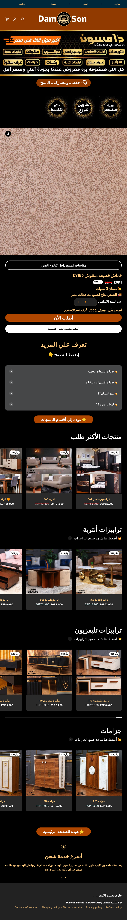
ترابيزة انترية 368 (49, 599)
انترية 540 (49, 499)
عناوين (39, 4)
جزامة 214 (49, 801)
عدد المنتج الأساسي (110, 301)
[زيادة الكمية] (79, 302)
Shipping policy (51, 907)
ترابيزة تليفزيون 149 (49, 700)
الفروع (102, 4)
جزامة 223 (99, 801)
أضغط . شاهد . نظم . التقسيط (63, 328)
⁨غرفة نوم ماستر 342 (99, 499)
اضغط (70, 4)
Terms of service (73, 907)
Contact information (26, 907)
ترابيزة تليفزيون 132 (98, 700)
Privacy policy (94, 907)
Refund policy (114, 907)
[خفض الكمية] (92, 302)
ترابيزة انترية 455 (99, 599)
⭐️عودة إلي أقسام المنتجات (63, 419)
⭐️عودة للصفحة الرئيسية (63, 831)
